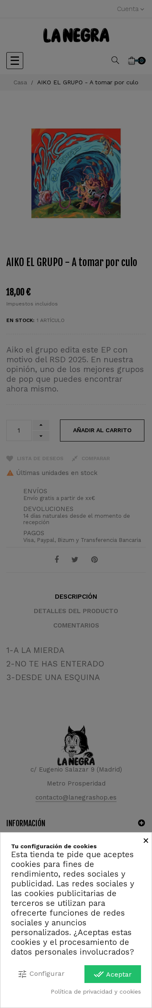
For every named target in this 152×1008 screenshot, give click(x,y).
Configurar (41, 974)
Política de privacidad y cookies (96, 991)
